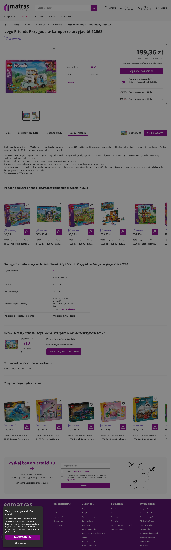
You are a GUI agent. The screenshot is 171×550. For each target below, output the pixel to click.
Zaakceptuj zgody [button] (22, 537)
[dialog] (23, 526)
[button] (22, 543)
